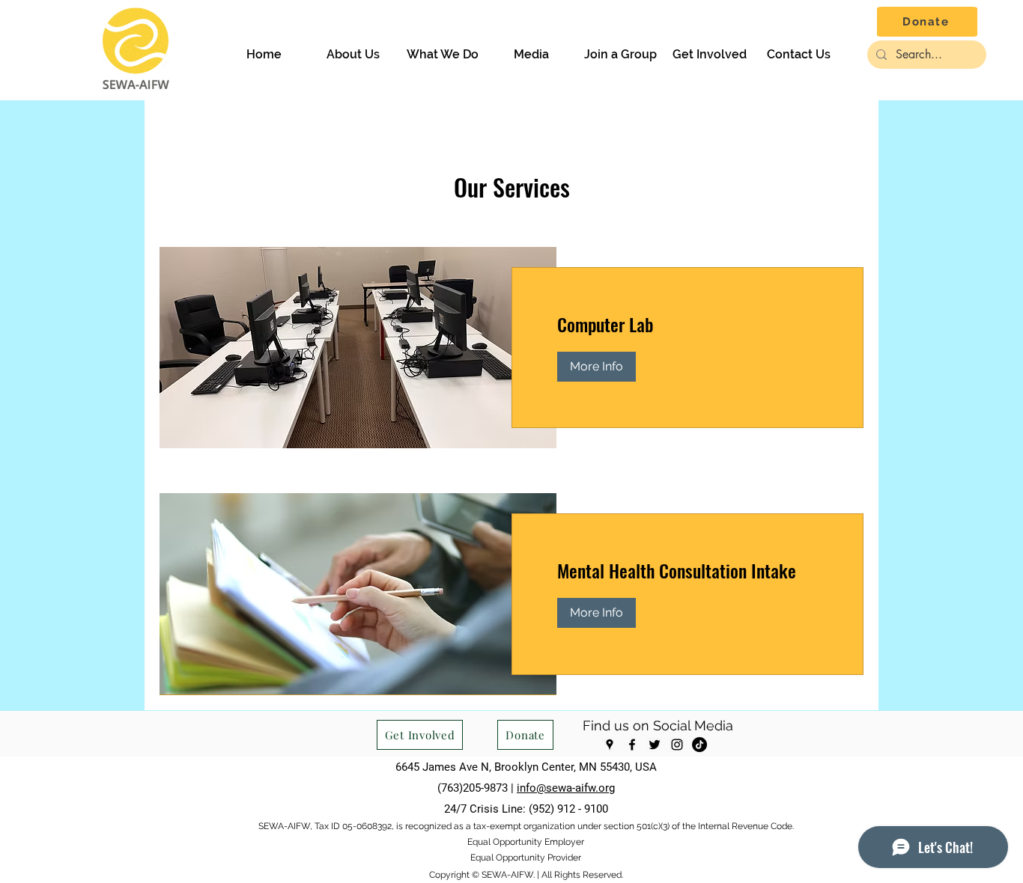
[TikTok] (699, 744)
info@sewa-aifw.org (566, 788)
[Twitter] (654, 744)
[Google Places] (609, 744)
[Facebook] (632, 744)
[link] (687, 325)
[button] (353, 54)
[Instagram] (677, 744)
